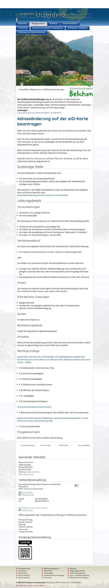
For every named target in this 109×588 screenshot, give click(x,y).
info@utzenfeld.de (33, 472)
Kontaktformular (27, 474)
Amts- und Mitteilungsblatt (79, 575)
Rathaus (54, 23)
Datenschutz (23, 573)
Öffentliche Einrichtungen (79, 577)
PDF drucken (63, 445)
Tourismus (23, 28)
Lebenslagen (48, 573)
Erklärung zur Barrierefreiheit (31, 32)
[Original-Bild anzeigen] (25, 559)
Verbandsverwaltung (77, 573)
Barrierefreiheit (24, 575)
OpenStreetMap (27, 493)
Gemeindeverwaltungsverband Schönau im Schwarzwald (42, 195)
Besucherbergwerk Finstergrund (48, 28)
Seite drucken (46, 445)
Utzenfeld (24, 89)
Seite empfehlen (84, 445)
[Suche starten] (16, 19)
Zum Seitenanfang (27, 445)
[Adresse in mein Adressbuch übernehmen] (77, 487)
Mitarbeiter (48, 571)
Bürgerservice (38, 23)
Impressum (22, 571)
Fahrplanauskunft (27, 495)
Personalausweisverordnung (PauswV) (34, 407)
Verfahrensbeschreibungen (54, 575)
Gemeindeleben (70, 23)
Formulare (48, 577)
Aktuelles (22, 23)
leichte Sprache (24, 577)
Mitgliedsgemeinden (77, 571)
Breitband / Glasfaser (77, 28)
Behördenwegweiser (51, 568)
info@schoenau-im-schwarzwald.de (34, 508)
